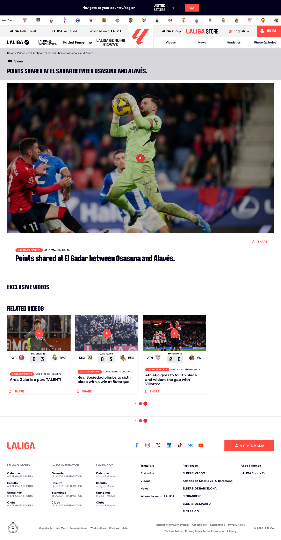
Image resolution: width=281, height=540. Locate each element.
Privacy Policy (236, 524)
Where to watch (106, 31)
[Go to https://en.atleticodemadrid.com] (38, 20)
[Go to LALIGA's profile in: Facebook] (136, 445)
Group (170, 31)
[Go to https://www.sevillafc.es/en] (250, 20)
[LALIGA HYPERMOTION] (48, 42)
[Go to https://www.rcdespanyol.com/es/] (197, 20)
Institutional (22, 31)
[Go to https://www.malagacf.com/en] (144, 20)
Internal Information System (172, 524)
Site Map (61, 528)
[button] (18, 42)
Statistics (233, 42)
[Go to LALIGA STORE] (202, 31)
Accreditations (78, 528)
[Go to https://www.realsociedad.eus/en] (236, 20)
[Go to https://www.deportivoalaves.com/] (78, 20)
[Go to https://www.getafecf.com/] (117, 20)
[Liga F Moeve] (77, 43)
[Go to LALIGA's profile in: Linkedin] (169, 445)
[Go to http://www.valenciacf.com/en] (263, 20)
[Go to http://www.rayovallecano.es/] (170, 20)
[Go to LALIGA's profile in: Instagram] (147, 445)
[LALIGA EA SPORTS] (18, 43)
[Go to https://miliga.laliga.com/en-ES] (269, 31)
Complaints (45, 528)
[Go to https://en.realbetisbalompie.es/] (210, 20)
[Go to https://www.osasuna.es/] (51, 20)
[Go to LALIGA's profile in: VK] (190, 445)
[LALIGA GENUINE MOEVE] (110, 43)
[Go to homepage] (140, 46)
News (202, 42)
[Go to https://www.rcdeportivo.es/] (184, 20)
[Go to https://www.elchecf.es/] (91, 20)
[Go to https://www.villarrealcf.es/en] (276, 20)
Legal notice (217, 524)
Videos (171, 42)
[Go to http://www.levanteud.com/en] (131, 20)
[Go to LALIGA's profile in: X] (158, 445)
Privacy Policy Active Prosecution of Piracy (210, 531)
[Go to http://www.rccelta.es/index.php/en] (64, 20)
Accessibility (199, 524)
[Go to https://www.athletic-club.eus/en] (25, 20)
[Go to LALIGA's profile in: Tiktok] (179, 445)
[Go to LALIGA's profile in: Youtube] (201, 445)
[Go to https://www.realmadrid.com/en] (223, 20)
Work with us (98, 528)
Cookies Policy (173, 531)
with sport (64, 31)
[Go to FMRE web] (13, 528)
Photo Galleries (265, 42)
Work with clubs (118, 528)
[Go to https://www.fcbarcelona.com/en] (104, 20)
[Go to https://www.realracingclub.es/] (157, 20)
